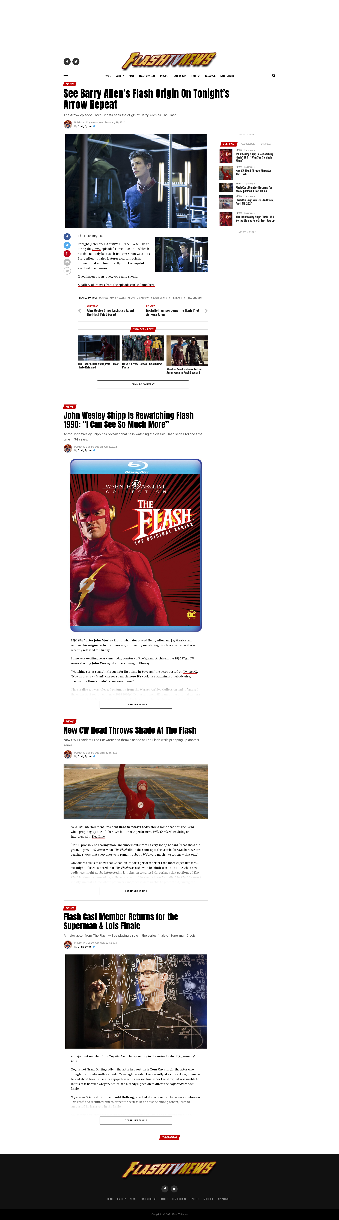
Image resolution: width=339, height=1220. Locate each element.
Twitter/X (190, 671)
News (131, 75)
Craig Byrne (84, 126)
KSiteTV (119, 75)
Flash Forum (179, 75)
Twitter (195, 75)
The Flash (176, 298)
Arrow (104, 298)
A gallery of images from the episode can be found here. (116, 285)
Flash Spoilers (147, 75)
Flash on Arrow (139, 298)
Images (164, 75)
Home (108, 75)
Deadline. (98, 836)
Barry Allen (118, 298)
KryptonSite (227, 75)
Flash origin (159, 298)
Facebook (210, 75)
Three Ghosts (193, 298)
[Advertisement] (169, 24)
